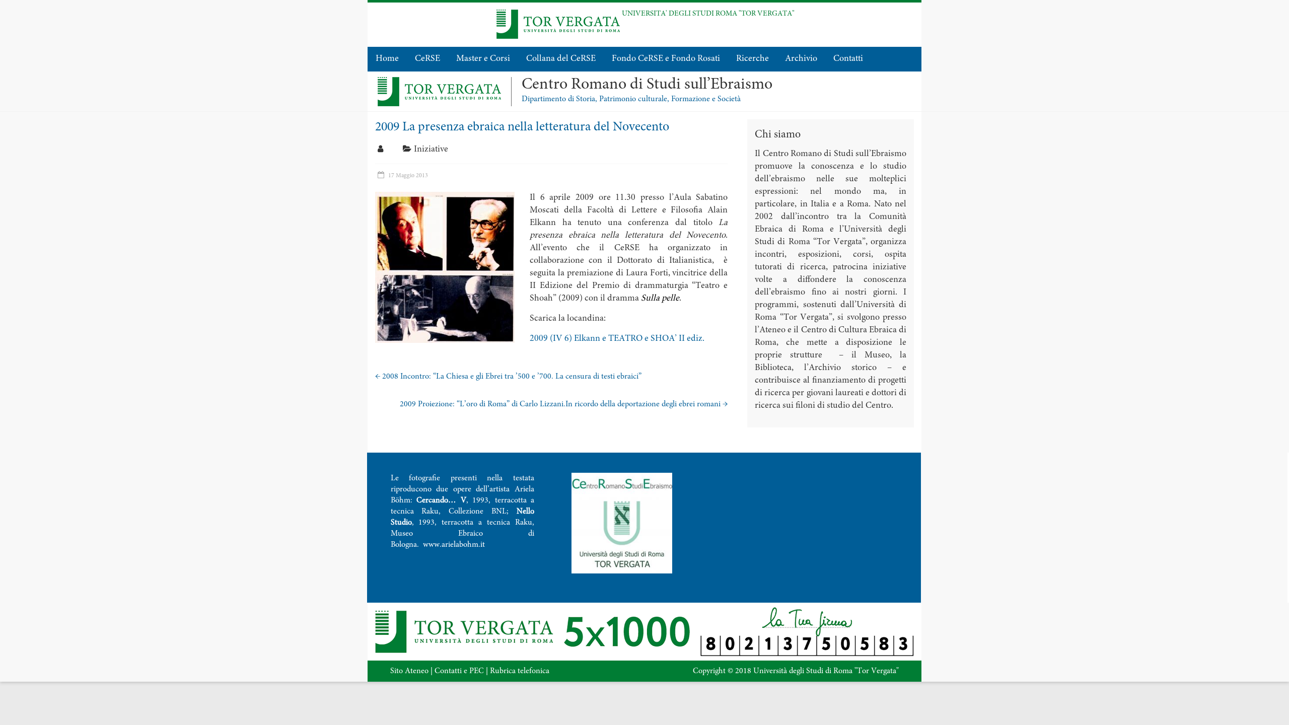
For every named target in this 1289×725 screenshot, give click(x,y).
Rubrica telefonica (519, 671)
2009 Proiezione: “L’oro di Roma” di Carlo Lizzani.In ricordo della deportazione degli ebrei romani (564, 404)
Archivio (801, 58)
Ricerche (752, 58)
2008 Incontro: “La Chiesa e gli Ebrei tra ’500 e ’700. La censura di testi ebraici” (508, 377)
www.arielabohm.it (454, 545)
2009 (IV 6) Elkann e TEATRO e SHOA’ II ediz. (617, 338)
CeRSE (427, 58)
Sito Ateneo (409, 671)
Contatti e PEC (459, 671)
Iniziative (431, 149)
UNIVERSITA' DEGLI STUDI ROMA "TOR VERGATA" (708, 14)
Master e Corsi (483, 58)
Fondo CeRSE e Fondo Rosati (666, 58)
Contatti (848, 58)
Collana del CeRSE (561, 58)
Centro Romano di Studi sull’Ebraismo (647, 85)
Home (387, 58)
